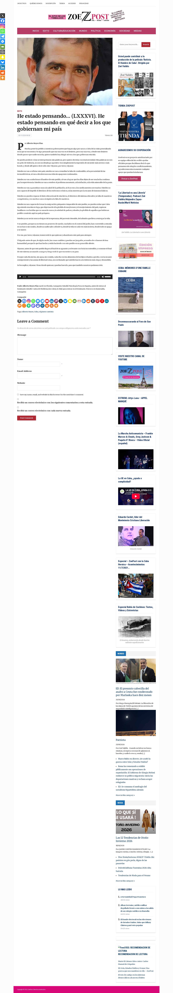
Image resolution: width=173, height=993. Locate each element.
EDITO (19, 111)
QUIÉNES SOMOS (36, 3)
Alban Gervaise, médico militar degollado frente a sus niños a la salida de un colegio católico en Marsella (137, 908)
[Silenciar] (103, 277)
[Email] (74, 301)
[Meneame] (24, 306)
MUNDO (121, 653)
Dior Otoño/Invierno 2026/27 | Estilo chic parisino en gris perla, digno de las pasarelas (135, 860)
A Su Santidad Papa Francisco (133, 897)
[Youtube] (47, 301)
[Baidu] (38, 306)
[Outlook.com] (84, 301)
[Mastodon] (33, 306)
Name (20, 359)
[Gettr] (102, 301)
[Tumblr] (93, 301)
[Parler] (56, 301)
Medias (138, 31)
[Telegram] (42, 301)
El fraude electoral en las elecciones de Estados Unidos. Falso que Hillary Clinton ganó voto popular (136, 922)
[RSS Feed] (52, 306)
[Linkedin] (52, 301)
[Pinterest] (97, 301)
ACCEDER (72, 3)
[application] (65, 276)
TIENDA (62, 3)
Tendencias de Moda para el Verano (134, 875)
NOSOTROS (22, 3)
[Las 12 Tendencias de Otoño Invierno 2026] (136, 822)
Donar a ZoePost (129, 178)
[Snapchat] (70, 301)
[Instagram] (29, 301)
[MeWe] (107, 301)
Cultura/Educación (64, 31)
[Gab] (29, 306)
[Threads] (61, 301)
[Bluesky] (65, 301)
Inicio (36, 31)
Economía (109, 31)
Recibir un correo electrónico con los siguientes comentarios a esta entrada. (55, 402)
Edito (46, 31)
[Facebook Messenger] (38, 301)
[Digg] (42, 306)
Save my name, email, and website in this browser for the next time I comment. (52, 395)
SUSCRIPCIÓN (51, 3)
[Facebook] (24, 301)
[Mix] (19, 306)
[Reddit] (88, 301)
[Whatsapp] (33, 301)
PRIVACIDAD (84, 3)
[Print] (47, 306)
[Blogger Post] (2, 52)
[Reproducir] (20, 277)
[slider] (108, 276)
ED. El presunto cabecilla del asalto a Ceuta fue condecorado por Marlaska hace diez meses (134, 692)
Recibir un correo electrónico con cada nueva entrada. (44, 410)
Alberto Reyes (27, 312)
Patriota (121, 739)
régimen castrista (46, 312)
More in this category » (125, 795)
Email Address (24, 371)
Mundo (83, 31)
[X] (19, 301)
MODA (120, 803)
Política (96, 31)
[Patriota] (136, 724)
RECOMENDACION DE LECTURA (132, 954)
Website (21, 383)
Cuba (36, 312)
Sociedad (124, 31)
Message (21, 335)
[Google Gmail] (79, 301)
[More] (56, 306)
